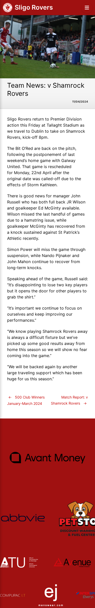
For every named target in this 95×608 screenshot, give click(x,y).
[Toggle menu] (86, 7)
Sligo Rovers (34, 7)
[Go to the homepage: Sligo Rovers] (8, 8)
